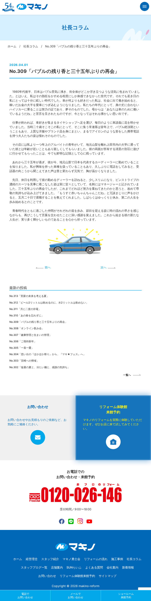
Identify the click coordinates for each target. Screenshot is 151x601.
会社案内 (112, 567)
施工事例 (117, 559)
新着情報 (128, 567)
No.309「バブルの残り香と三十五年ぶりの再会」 (38, 321)
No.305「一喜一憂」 (21, 347)
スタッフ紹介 (50, 559)
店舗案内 (57, 567)
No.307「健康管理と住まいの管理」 (30, 334)
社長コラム (134, 559)
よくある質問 (94, 567)
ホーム (17, 559)
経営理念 (32, 559)
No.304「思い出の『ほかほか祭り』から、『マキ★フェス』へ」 (47, 354)
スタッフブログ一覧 (34, 567)
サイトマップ (107, 576)
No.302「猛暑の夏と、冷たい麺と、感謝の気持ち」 (39, 367)
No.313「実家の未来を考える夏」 (29, 295)
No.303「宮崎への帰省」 (24, 360)
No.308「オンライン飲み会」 (26, 328)
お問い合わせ (47, 576)
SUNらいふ (74, 567)
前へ (48, 267)
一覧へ (127, 374)
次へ (103, 267)
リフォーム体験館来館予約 (77, 576)
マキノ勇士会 (71, 559)
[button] (144, 7)
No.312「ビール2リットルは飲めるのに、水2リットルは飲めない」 (48, 302)
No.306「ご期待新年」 (22, 341)
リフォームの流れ (96, 559)
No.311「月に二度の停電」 (25, 309)
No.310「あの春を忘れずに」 (26, 315)
